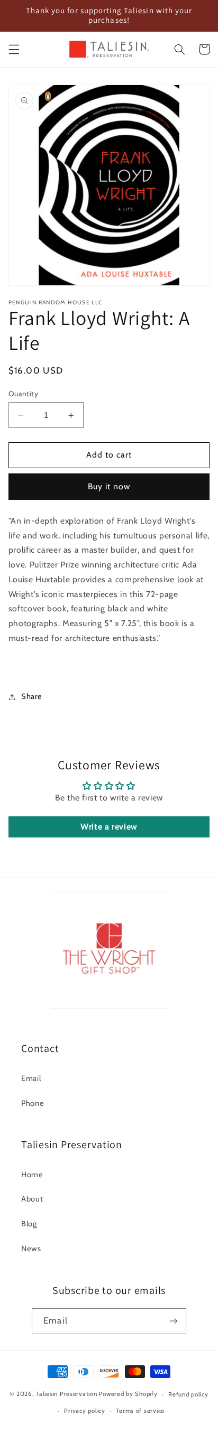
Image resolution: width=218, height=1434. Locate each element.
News (31, 1248)
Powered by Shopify (127, 1394)
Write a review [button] (109, 827)
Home (32, 1174)
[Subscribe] (173, 1321)
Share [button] (31, 696)
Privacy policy (84, 1410)
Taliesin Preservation (66, 1394)
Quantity (23, 393)
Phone (32, 1103)
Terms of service (140, 1410)
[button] (14, 49)
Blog (29, 1223)
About (32, 1199)
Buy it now (109, 486)
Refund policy (188, 1394)
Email (31, 1078)
